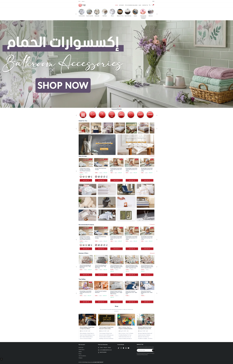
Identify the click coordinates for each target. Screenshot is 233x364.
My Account (81, 347)
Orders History (81, 349)
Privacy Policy (145, 354)
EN (79, 1)
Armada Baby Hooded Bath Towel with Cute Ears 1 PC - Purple (86, 292)
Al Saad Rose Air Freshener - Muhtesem (101, 292)
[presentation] (76, 13)
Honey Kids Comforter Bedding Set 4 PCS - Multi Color (131, 292)
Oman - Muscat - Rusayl (105, 347)
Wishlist (80, 351)
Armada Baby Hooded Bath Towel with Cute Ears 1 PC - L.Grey (147, 169)
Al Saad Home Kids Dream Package (100, 169)
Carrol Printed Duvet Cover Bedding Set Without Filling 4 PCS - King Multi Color (116, 266)
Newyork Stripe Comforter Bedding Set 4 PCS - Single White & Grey (116, 292)
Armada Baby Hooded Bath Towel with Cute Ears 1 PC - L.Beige (132, 169)
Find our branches (103, 344)
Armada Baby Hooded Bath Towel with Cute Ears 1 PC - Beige (116, 169)
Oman (83, 1)
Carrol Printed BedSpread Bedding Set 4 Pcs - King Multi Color (85, 266)
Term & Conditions (82, 355)
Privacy (80, 353)
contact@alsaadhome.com (106, 349)
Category (80, 357)
